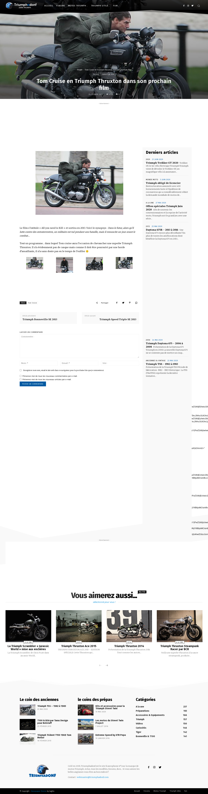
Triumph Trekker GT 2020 (162, 162)
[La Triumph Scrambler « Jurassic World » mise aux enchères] (28, 626)
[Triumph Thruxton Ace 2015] (79, 626)
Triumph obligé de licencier (163, 183)
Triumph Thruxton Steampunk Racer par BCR (179, 647)
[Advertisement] (104, 125)
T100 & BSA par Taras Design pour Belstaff (52, 721)
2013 (148, 226)
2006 (148, 340)
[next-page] (107, 665)
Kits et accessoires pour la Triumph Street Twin (110, 707)
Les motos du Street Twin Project (109, 721)
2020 (148, 159)
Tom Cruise (32, 303)
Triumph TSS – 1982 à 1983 (162, 364)
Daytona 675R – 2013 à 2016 (162, 229)
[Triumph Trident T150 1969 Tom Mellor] (27, 739)
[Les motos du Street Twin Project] (86, 724)
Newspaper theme (38, 791)
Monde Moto (152, 179)
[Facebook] (183, 5)
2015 (79, 642)
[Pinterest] (130, 303)
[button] (198, 6)
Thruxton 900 (108, 74)
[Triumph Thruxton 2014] (129, 626)
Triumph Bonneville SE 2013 (39, 319)
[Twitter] (192, 5)
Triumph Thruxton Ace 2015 (78, 646)
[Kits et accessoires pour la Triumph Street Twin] (86, 710)
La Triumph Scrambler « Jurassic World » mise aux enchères (28, 647)
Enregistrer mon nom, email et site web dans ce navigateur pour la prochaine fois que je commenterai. (63, 370)
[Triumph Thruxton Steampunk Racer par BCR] (179, 626)
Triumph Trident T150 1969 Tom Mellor (54, 736)
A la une (150, 203)
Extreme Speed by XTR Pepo (111, 735)
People (79, 70)
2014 (129, 642)
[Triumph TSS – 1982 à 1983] (27, 710)
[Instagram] (188, 5)
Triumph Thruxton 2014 (129, 646)
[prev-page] (100, 665)
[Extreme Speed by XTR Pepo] (86, 739)
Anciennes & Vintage (156, 360)
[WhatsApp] (136, 303)
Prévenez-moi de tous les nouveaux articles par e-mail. (46, 379)
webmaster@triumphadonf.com (93, 777)
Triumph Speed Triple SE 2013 (117, 319)
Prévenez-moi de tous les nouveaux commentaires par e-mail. (49, 376)
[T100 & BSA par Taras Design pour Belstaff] (27, 724)
